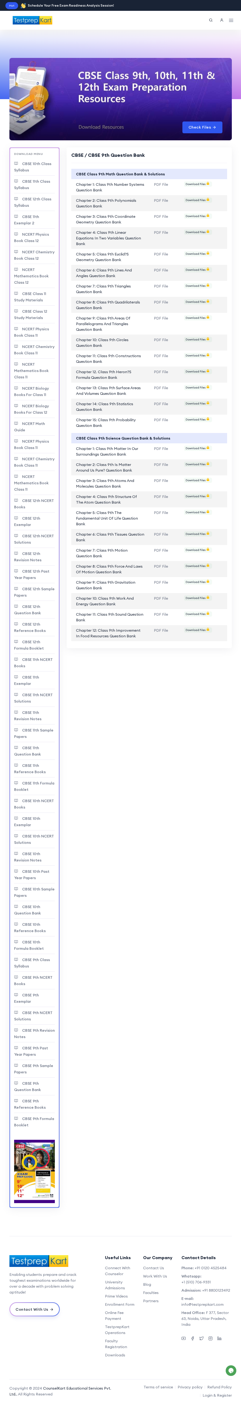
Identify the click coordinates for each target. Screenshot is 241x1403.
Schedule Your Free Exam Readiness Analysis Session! (71, 5)
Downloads (115, 1355)
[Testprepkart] (44, 1261)
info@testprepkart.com (202, 1304)
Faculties (151, 1292)
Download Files (195, 184)
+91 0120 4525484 (211, 1268)
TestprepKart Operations (117, 1329)
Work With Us (155, 1276)
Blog (147, 1284)
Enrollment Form (119, 1304)
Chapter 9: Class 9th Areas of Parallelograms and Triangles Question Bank (103, 324)
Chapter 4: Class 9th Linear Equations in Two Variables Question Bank (108, 238)
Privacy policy (190, 1387)
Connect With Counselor (117, 1271)
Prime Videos (116, 1296)
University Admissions (115, 1285)
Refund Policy (219, 1387)
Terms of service (158, 1387)
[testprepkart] (221, 20)
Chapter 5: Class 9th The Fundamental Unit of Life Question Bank (107, 518)
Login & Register (217, 1395)
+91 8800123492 (216, 1290)
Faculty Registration (116, 1343)
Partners (151, 1300)
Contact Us (153, 1268)
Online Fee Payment (114, 1315)
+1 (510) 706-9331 (196, 1282)
